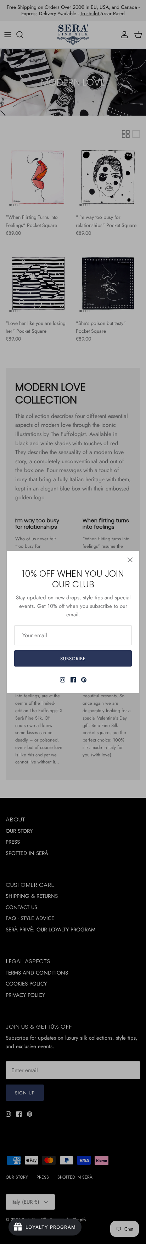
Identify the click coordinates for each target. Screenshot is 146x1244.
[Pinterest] (83, 679)
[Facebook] (73, 679)
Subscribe (72, 658)
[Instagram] (62, 679)
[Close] (130, 560)
